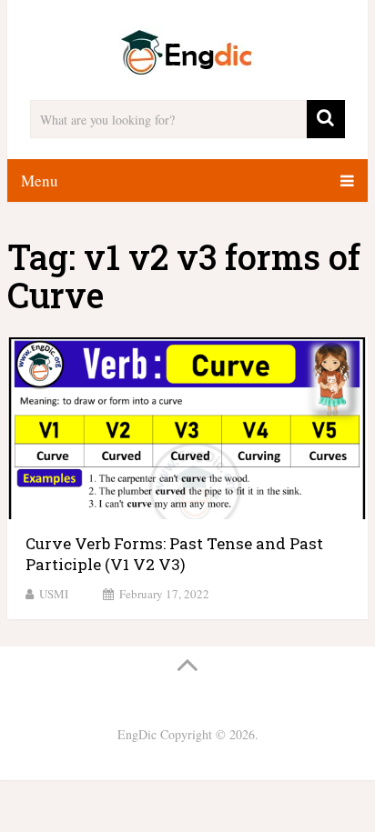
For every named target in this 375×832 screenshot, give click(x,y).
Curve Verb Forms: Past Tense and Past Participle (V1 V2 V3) (174, 554)
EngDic (137, 734)
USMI (53, 594)
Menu (39, 180)
